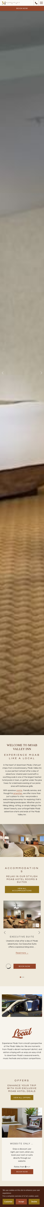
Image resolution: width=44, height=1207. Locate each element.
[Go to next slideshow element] (37, 925)
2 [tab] (22, 977)
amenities (17, 793)
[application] (22, 1196)
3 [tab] (23, 977)
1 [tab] (20, 977)
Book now (22, 8)
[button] (22, 914)
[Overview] (22, 1005)
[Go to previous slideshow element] (34, 925)
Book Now (22, 1172)
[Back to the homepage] (11, 2)
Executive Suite (22, 937)
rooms (19, 790)
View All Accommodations (22, 890)
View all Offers (22, 1098)
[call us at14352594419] (36, 3)
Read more (21, 953)
